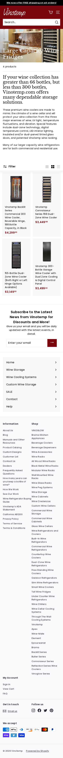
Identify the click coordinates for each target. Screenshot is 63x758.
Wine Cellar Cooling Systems (43, 610)
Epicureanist (39, 642)
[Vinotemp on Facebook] (39, 710)
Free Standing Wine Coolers (43, 571)
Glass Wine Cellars (42, 526)
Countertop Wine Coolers (41, 556)
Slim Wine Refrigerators (45, 582)
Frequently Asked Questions (13, 472)
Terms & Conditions (14, 528)
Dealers (7, 465)
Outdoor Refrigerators (44, 577)
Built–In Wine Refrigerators (39, 540)
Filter (12, 166)
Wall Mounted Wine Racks (43, 476)
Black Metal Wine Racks (45, 465)
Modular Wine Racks (43, 470)
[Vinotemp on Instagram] (33, 710)
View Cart (8, 688)
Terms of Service (12, 523)
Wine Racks (38, 456)
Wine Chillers (39, 604)
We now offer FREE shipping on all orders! (31, 2)
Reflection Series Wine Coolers (44, 667)
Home (6, 43)
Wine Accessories (42, 452)
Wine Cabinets (40, 496)
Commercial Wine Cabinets (42, 520)
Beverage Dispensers (44, 447)
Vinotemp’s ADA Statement (12, 508)
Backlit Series (39, 652)
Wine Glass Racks (42, 482)
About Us (8, 430)
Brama (35, 647)
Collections (19, 43)
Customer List (10, 456)
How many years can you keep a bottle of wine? (15, 481)
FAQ (5, 693)
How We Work (11, 489)
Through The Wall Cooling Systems (41, 618)
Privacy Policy (10, 518)
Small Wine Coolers (43, 587)
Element (36, 638)
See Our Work (11, 494)
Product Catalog (12, 447)
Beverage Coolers (42, 442)
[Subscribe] (52, 343)
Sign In (6, 684)
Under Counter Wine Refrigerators (43, 598)
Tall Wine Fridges (41, 591)
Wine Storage (39, 492)
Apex (34, 629)
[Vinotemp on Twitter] (45, 710)
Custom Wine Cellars (44, 505)
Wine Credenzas (41, 501)
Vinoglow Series (41, 673)
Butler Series (39, 656)
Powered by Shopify (37, 750)
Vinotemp (37, 624)
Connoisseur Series (43, 661)
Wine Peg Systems (42, 487)
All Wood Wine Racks (44, 461)
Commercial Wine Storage (42, 512)
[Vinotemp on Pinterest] (51, 710)
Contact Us (9, 461)
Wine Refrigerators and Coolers (45, 532)
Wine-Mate (38, 633)
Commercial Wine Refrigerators (42, 548)
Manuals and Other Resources (14, 441)
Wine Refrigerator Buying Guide (17, 500)
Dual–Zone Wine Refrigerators (41, 564)
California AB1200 (13, 514)
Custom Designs (12, 452)
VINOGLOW (38, 430)
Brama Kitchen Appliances (40, 436)
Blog (5, 435)
